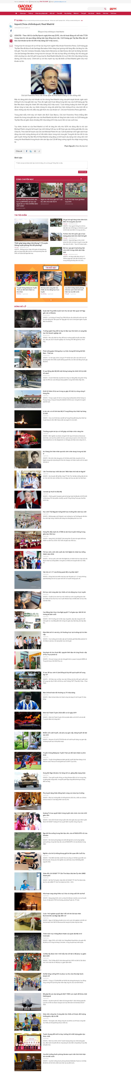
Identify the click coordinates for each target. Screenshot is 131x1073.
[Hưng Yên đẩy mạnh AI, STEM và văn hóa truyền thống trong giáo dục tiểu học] (27, 540)
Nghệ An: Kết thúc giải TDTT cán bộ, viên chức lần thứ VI (28, 201)
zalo (11, 25)
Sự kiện (19, 20)
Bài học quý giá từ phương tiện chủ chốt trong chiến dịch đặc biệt (74, 250)
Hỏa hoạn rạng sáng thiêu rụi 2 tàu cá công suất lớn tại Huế (64, 893)
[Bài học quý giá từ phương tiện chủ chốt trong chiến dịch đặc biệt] (56, 251)
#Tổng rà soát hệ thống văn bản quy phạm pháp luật (36, 20)
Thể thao (113, 13)
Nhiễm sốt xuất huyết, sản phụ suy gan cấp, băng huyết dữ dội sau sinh (65, 734)
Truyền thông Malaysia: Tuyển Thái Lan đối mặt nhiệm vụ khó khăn (64, 754)
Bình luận (11, 40)
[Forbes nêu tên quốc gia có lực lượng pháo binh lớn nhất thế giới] (56, 237)
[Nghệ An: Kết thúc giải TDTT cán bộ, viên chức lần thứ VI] (28, 190)
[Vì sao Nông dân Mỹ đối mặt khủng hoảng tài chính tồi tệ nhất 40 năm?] (27, 379)
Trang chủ (16, 13)
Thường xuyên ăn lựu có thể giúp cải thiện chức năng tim (63, 431)
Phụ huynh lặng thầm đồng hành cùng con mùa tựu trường (63, 793)
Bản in (11, 35)
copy (39, 151)
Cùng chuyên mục (25, 179)
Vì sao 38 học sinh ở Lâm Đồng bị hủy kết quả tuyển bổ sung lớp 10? (64, 674)
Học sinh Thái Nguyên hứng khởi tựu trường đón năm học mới (64, 512)
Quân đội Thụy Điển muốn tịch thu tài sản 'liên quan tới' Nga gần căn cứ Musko (64, 312)
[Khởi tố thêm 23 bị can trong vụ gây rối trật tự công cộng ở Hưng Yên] (27, 399)
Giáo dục (23, 13)
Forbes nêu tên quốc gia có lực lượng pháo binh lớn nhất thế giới (75, 235)
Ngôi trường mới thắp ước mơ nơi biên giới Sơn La (75, 289)
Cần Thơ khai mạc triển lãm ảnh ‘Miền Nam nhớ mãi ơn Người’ (64, 472)
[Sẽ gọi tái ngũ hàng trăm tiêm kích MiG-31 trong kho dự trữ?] (56, 223)
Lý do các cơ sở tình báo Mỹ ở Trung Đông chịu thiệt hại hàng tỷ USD (64, 412)
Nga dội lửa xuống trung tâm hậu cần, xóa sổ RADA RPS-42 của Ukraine (65, 834)
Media (98, 13)
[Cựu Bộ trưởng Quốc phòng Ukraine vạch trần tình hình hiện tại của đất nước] (51, 278)
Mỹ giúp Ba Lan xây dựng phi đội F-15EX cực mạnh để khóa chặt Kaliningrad (65, 995)
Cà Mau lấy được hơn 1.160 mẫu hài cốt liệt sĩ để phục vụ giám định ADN (64, 955)
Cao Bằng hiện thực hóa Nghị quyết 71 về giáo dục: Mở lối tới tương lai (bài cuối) (64, 613)
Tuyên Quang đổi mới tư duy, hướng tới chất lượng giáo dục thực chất (64, 1035)
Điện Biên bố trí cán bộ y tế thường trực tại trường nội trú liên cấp (65, 633)
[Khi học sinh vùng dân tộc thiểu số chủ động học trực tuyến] (27, 278)
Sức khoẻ (91, 13)
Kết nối (52, 13)
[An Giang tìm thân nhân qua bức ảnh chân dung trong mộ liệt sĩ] (27, 459)
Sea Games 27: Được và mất (75, 199)
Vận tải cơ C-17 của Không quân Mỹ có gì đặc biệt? (61, 572)
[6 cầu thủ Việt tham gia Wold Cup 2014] (52, 190)
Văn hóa (105, 13)
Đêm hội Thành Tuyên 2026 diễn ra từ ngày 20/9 (59, 713)
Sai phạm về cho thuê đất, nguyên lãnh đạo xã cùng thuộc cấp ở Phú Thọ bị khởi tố (65, 654)
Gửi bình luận (82, 172)
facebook (11, 30)
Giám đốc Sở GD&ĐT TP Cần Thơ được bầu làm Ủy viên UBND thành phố (64, 875)
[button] (86, 284)
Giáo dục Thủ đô (113, 9)
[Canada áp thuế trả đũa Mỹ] (27, 500)
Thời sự (30, 13)
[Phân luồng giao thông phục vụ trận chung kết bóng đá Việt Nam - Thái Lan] (27, 359)
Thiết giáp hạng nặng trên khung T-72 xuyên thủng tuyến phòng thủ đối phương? (31, 244)
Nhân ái (76, 13)
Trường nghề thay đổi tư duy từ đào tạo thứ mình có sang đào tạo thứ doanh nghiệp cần (65, 332)
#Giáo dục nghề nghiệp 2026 (57, 20)
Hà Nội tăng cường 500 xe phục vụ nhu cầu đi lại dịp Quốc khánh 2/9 (63, 975)
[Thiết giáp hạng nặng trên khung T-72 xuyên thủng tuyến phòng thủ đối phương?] (31, 230)
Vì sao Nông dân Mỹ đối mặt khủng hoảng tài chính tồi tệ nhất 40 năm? (64, 372)
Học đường (67, 13)
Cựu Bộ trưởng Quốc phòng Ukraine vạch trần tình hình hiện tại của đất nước (50, 290)
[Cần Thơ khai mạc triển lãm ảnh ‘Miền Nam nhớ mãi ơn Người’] (27, 479)
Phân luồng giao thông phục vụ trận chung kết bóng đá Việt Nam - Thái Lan (64, 352)
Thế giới (83, 13)
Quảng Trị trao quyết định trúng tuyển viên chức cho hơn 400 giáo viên (65, 814)
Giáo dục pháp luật (41, 13)
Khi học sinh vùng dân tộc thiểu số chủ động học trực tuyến (26, 290)
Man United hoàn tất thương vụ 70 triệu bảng (59, 693)
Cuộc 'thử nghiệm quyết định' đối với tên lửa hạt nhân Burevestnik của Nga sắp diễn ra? (62, 915)
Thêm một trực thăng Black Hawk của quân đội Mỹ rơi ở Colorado (62, 935)
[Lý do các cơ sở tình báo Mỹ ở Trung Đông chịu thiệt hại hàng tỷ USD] (27, 419)
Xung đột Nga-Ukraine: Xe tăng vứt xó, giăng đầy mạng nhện (64, 773)
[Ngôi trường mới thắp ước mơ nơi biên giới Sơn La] (75, 278)
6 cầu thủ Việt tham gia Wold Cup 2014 (50, 201)
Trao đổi (59, 13)
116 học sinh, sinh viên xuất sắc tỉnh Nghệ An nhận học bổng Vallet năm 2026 (64, 553)
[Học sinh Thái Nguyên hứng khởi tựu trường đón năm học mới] (27, 520)
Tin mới (11, 46)
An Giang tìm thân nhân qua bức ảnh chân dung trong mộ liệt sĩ (64, 453)
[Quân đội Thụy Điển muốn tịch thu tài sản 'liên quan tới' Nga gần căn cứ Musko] (27, 319)
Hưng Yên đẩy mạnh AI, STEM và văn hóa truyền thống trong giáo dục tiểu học (64, 533)
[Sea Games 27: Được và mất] (76, 190)
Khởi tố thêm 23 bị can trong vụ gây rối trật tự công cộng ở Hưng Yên (64, 392)
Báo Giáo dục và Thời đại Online (25, 7)
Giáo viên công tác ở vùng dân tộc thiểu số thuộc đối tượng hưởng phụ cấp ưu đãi (64, 1015)
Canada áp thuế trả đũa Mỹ (52, 492)
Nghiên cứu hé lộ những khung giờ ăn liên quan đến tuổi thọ (64, 853)
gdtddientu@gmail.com (60, 1)
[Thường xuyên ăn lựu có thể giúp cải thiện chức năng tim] (27, 439)
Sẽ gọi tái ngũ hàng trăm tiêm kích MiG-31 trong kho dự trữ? (75, 221)
